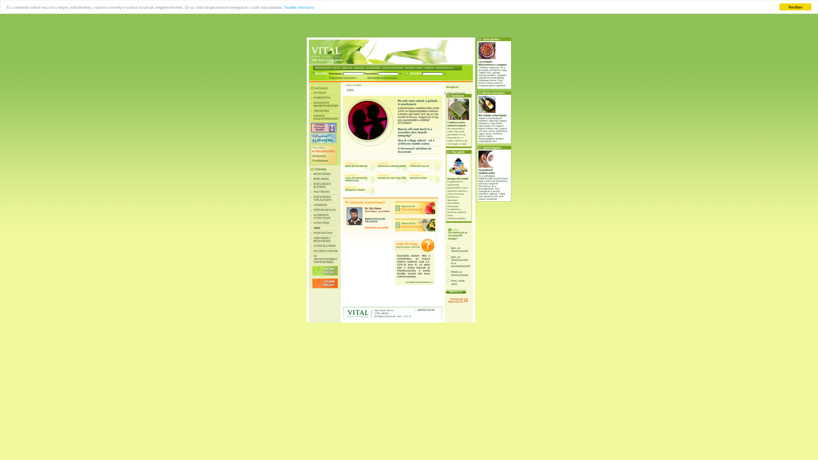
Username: (336, 73)
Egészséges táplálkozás (323, 198)
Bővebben (405, 123)
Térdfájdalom (320, 160)
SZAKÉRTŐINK (373, 68)
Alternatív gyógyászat (322, 217)
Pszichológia (323, 232)
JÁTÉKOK (429, 68)
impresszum (426, 310)
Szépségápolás (325, 209)
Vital (349, 85)
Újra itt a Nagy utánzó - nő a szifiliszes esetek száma (416, 142)
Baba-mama (321, 178)
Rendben (795, 7)
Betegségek (322, 173)
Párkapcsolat (419, 166)
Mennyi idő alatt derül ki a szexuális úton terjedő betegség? (415, 132)
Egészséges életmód (322, 185)
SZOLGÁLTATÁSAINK (392, 68)
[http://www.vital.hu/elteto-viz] (324, 142)
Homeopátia (322, 97)
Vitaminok (320, 205)
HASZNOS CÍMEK (413, 68)
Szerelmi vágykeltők (391, 178)
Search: (416, 73)
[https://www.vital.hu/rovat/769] (324, 131)
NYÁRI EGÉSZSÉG (323, 151)
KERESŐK (359, 68)
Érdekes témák (355, 190)
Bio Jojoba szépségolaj (492, 115)
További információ (299, 7)
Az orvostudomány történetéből (325, 259)
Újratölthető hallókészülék (486, 172)
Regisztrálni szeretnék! (342, 77)
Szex (317, 228)
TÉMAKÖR (350, 163)
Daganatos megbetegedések (326, 104)
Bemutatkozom (375, 219)
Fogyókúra (322, 191)
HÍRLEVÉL (347, 68)
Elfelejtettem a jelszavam (382, 77)
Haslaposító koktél (457, 178)
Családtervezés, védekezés (356, 179)
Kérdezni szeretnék (377, 227)
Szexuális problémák (391, 166)
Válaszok (371, 221)
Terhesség (321, 110)
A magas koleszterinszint (326, 117)
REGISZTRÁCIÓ (323, 68)
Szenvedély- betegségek (322, 240)
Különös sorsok (326, 251)
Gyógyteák (321, 222)
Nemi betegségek (356, 166)
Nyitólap (320, 92)
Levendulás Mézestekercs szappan (492, 63)
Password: (371, 73)
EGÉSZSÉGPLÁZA (444, 68)
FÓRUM (336, 68)
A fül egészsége (456, 93)
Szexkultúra (418, 178)
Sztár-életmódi (325, 245)
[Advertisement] (409, 26)
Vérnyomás (319, 156)
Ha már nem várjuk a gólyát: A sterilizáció (418, 102)
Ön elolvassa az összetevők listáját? (457, 235)
